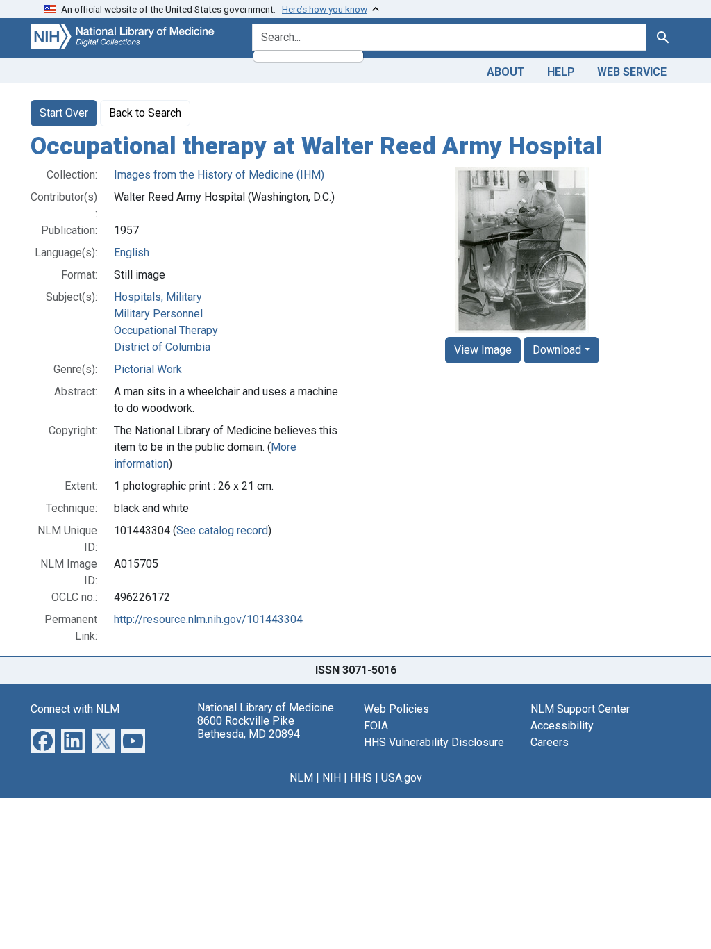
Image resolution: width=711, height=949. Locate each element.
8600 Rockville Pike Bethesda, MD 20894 (248, 727)
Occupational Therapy (166, 330)
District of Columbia (162, 347)
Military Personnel (158, 313)
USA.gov (401, 777)
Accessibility (562, 725)
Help (561, 72)
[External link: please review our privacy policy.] (43, 739)
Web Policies (396, 709)
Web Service (632, 72)
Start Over (64, 112)
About (506, 72)
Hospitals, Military (158, 297)
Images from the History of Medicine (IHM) (219, 174)
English (131, 252)
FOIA (376, 725)
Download (557, 349)
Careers (549, 742)
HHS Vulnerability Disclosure (434, 742)
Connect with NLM (75, 709)
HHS (361, 777)
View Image (483, 349)
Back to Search (145, 112)
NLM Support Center (580, 709)
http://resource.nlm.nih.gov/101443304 (208, 619)
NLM (301, 777)
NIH (331, 777)
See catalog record (222, 530)
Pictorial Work (148, 369)
